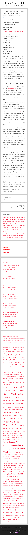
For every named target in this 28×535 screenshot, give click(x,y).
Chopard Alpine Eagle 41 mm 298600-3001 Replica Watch (14, 342)
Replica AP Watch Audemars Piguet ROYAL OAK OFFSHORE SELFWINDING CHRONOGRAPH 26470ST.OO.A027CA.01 (14, 462)
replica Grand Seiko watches (9, 294)
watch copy (21, 173)
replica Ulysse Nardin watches (10, 323)
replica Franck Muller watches (10, 289)
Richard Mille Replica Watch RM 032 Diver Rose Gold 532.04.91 (13, 499)
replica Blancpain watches (9, 269)
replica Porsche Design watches (10, 312)
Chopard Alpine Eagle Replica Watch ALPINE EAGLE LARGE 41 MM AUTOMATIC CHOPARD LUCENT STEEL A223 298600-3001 (13, 346)
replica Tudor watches (8, 319)
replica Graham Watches (8, 292)
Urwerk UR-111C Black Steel (9, 191)
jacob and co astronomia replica (13, 530)
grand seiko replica (5, 527)
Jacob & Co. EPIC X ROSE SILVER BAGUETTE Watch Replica (13, 403)
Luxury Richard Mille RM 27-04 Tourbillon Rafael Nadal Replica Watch (14, 435)
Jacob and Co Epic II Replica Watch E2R (14, 433)
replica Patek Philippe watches (10, 310)
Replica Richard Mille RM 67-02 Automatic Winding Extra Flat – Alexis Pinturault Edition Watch (13, 481)
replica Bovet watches (8, 271)
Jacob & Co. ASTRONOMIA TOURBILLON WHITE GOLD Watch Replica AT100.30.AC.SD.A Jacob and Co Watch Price (13, 378)
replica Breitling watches (8, 276)
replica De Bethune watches (9, 287)
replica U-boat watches (8, 321)
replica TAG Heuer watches (9, 316)
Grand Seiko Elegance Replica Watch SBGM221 (12, 351)
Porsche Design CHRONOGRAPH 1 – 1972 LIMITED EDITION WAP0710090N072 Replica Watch (11, 458)
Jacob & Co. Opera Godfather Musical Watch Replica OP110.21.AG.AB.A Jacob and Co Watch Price (13, 422)
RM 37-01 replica (12, 88)
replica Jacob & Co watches (9, 305)
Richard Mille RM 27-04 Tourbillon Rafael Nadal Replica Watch (13, 512)
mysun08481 (17, 15)
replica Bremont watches (9, 278)
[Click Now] (7, 246)
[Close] (11, 244)
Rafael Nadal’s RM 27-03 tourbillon (14, 112)
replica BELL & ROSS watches (10, 267)
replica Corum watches (8, 285)
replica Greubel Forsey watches (10, 296)
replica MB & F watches (8, 307)
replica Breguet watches (8, 274)
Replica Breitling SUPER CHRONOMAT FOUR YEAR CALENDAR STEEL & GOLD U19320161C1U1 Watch (14, 465)
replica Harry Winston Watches (10, 298)
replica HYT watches (8, 303)
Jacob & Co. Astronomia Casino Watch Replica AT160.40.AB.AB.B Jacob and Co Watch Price (14, 359)
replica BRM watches (8, 280)
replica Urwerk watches (8, 325)
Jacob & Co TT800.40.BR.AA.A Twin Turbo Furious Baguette (14, 431)
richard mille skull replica (17, 527)
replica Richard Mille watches (11, 181)
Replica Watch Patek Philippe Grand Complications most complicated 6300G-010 (13, 487)
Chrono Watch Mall (14, 2)
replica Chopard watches (9, 283)
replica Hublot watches (8, 301)
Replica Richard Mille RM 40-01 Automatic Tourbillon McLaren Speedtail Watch (13, 476)
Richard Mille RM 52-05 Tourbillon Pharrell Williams (15, 515)
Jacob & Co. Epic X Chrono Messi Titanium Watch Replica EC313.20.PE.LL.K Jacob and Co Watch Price (13, 394)
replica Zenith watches (8, 328)
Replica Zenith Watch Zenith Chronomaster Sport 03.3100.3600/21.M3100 (14, 492)
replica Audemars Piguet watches (11, 265)
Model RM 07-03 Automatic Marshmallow (13, 31)
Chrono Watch (6, 262)
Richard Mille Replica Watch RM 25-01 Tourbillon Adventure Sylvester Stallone (14, 503)
